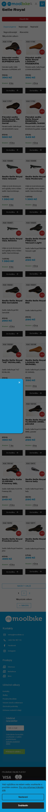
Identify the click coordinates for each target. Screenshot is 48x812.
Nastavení (23, 797)
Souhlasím (23, 805)
